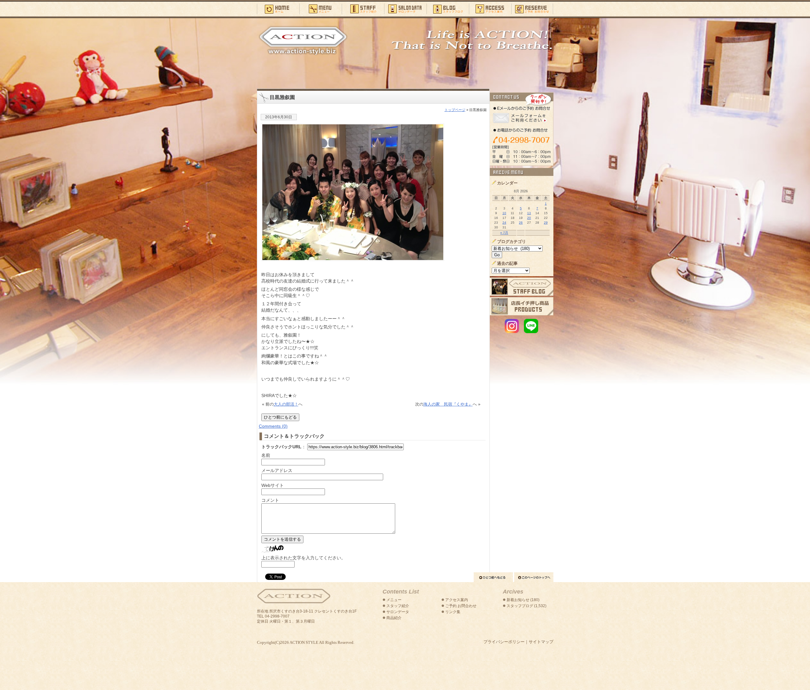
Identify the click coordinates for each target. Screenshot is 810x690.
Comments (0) (273, 426)
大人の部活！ (286, 404)
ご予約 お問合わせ (461, 606)
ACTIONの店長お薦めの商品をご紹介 (521, 306)
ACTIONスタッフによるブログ (521, 286)
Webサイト (272, 485)
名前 (265, 455)
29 (546, 222)
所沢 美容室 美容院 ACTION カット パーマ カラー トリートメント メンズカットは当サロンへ (303, 40)
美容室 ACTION (293, 596)
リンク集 (452, 612)
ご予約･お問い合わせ (532, 8)
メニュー (320, 8)
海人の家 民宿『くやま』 (448, 404)
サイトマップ (541, 641)
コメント (270, 500)
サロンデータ (405, 8)
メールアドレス (276, 470)
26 (521, 222)
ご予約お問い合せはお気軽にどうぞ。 (521, 129)
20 (529, 218)
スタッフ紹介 (363, 8)
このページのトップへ (533, 577)
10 (504, 213)
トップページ (455, 110)
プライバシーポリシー (504, 641)
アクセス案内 (490, 8)
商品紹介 (394, 618)
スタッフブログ (448, 8)
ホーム (278, 8)
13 (529, 213)
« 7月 (504, 232)
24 (504, 222)
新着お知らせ (518, 600)
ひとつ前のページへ (493, 577)
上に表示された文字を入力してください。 (303, 557)
